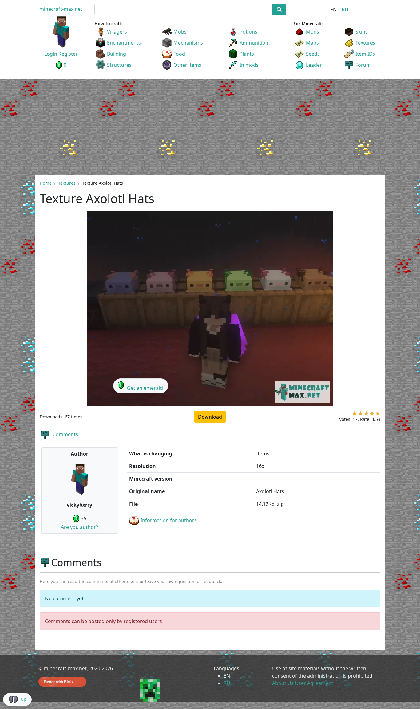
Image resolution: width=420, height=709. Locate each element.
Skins (361, 31)
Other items (187, 65)
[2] (360, 414)
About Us (283, 683)
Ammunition (254, 42)
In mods (249, 65)
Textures (365, 42)
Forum (363, 65)
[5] (377, 414)
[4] (372, 414)
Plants (247, 53)
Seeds (313, 53)
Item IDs (365, 53)
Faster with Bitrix (58, 681)
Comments (65, 434)
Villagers (117, 31)
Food (179, 53)
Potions (248, 31)
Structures (119, 65)
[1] (354, 414)
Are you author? (79, 527)
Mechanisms (188, 42)
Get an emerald (145, 388)
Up (23, 699)
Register (68, 53)
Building (116, 53)
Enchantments (124, 42)
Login (50, 53)
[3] (366, 414)
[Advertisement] (210, 127)
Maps (312, 42)
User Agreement (314, 683)
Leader (314, 65)
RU (345, 9)
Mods (312, 31)
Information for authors (169, 520)
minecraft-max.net (60, 9)
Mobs (180, 31)
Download (210, 416)
